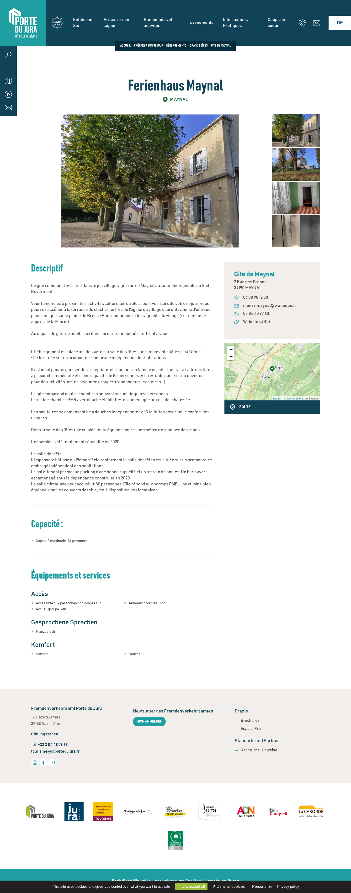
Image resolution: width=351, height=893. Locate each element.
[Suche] (8, 54)
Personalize (262, 886)
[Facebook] (43, 762)
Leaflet (277, 398)
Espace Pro (251, 729)
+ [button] (231, 349)
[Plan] (8, 81)
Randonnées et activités (158, 23)
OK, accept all (193, 886)
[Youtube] (52, 762)
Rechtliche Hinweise (259, 750)
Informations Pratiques (235, 23)
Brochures (250, 721)
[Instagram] (35, 762)
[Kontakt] (8, 107)
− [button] (231, 357)
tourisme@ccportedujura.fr (55, 751)
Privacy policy (288, 886)
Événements (201, 23)
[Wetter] (8, 67)
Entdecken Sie (83, 23)
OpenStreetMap (295, 398)
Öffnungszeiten (44, 734)
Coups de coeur (276, 23)
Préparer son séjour (116, 23)
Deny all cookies (230, 886)
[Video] (8, 94)
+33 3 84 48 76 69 (53, 745)
